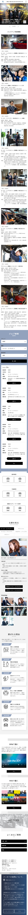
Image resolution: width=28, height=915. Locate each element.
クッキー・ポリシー (6, 870)
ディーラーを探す (6, 865)
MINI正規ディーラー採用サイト (9, 861)
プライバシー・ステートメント (9, 868)
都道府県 (3, 352)
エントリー (4, 867)
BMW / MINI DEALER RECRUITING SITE (15, 1)
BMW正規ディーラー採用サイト (9, 860)
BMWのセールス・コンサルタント (14, 586)
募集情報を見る (5, 864)
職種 (2, 345)
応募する (14, 383)
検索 (15, 361)
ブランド (3, 339)
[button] (9, 26)
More (14, 463)
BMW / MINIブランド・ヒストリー (9, 863)
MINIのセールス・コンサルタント (14, 590)
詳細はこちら (24, 21)
